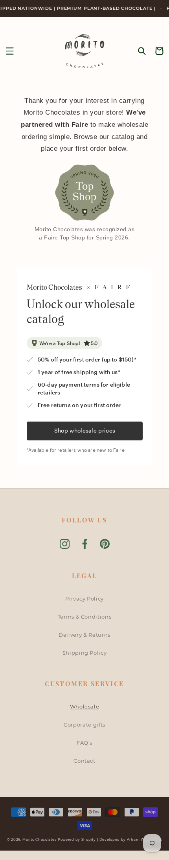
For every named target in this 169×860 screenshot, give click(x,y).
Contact (84, 761)
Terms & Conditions (85, 617)
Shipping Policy (84, 653)
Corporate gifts (84, 724)
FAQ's (84, 742)
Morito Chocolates (39, 840)
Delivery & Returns (84, 635)
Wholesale (84, 706)
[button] (9, 51)
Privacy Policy (84, 598)
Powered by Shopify (77, 840)
